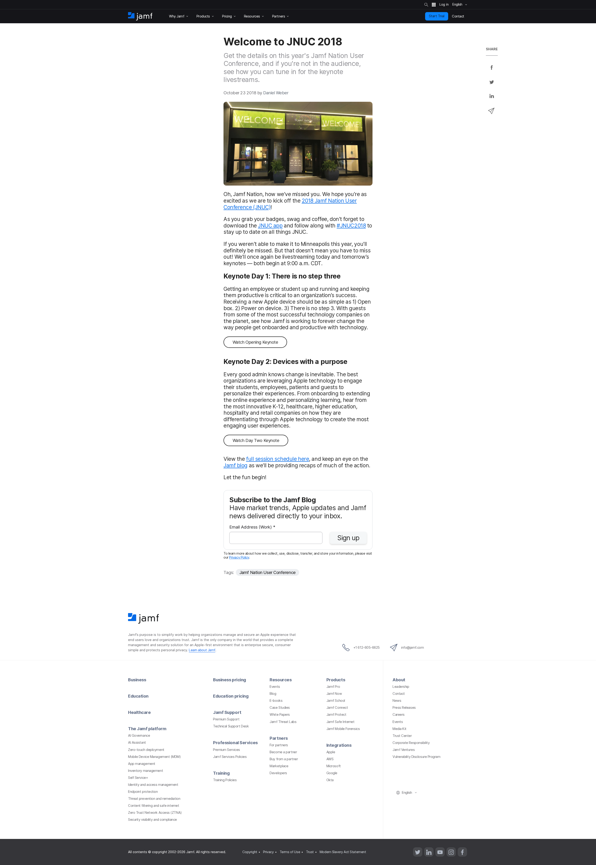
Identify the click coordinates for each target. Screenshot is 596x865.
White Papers (280, 714)
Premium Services (226, 750)
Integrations (339, 745)
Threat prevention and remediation (154, 799)
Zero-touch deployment (146, 750)
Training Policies (225, 780)
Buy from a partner (284, 759)
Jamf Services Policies (230, 757)
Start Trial (436, 16)
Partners (279, 738)
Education (138, 696)
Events (275, 687)
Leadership (401, 687)
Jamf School (335, 701)
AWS (330, 759)
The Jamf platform (147, 728)
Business (137, 679)
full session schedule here (277, 459)
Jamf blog (235, 465)
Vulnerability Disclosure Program (416, 757)
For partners (279, 745)
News (397, 701)
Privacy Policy (239, 557)
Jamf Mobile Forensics (343, 729)
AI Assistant (137, 742)
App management (141, 764)
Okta (330, 780)
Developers (278, 773)
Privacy (268, 852)
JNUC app (270, 225)
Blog (273, 694)
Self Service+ (138, 778)
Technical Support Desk (231, 726)
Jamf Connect (337, 708)
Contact (399, 694)
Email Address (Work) (252, 527)
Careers (399, 714)
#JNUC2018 (351, 225)
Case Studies (280, 708)
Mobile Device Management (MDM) (154, 757)
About (399, 679)
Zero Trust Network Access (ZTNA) (155, 813)
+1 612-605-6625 (366, 647)
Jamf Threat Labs (283, 722)
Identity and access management (153, 785)
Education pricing (230, 696)
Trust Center (402, 736)
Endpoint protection (143, 792)
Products (335, 679)
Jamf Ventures (404, 750)
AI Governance (139, 735)
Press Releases (404, 708)
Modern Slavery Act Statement (343, 852)
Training (221, 773)
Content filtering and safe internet (153, 806)
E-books (276, 701)
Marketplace (279, 766)
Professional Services (235, 742)
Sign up (348, 538)
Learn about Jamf (202, 650)
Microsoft (333, 766)
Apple (330, 752)
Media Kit (399, 729)
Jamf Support (227, 712)
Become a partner (283, 752)
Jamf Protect (336, 714)
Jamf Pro (333, 687)
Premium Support (226, 719)
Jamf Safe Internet (340, 722)
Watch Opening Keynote (255, 342)
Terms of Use (290, 852)
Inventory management (145, 771)
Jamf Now (334, 694)
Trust (310, 852)
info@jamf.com (412, 647)
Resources (280, 679)
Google (331, 773)
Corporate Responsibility (411, 743)
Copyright (249, 852)
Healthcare (139, 712)
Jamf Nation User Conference (267, 572)
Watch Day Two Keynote (256, 440)
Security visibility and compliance (152, 820)
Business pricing (229, 679)
